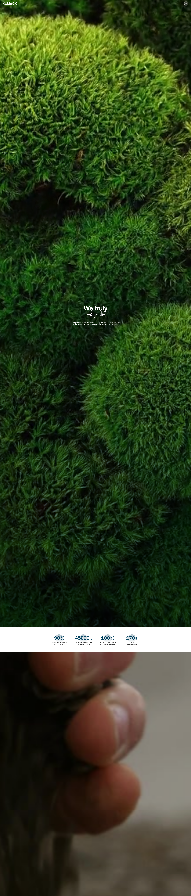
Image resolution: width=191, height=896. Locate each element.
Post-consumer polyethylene (83, 642)
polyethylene (85, 322)
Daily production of (131, 643)
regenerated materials (110, 324)
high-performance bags (113, 322)
